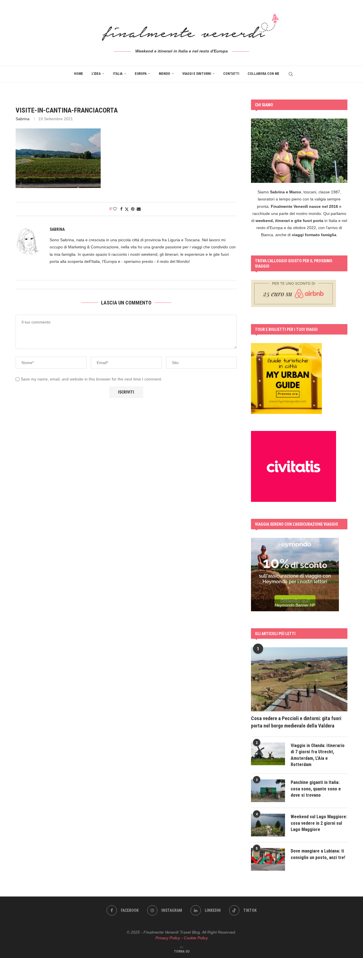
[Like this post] (115, 209)
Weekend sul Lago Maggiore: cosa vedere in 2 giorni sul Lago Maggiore (319, 823)
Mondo (164, 74)
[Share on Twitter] (127, 209)
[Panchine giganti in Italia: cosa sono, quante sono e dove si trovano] (268, 790)
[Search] (291, 74)
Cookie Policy (196, 938)
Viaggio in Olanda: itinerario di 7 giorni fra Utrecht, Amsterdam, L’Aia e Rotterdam (318, 755)
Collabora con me (263, 74)
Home (78, 74)
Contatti (231, 74)
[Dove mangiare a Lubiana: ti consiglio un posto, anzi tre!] (268, 859)
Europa (141, 74)
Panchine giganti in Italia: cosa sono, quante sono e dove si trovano (316, 789)
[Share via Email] (139, 209)
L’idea (96, 74)
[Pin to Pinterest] (132, 209)
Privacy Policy (167, 938)
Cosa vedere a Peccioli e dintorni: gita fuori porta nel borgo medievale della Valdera (296, 721)
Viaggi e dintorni (196, 74)
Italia (118, 74)
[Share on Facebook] (121, 209)
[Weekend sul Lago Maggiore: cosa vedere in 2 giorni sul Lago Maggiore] (268, 825)
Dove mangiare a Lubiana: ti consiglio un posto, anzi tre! (318, 854)
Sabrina (22, 119)
